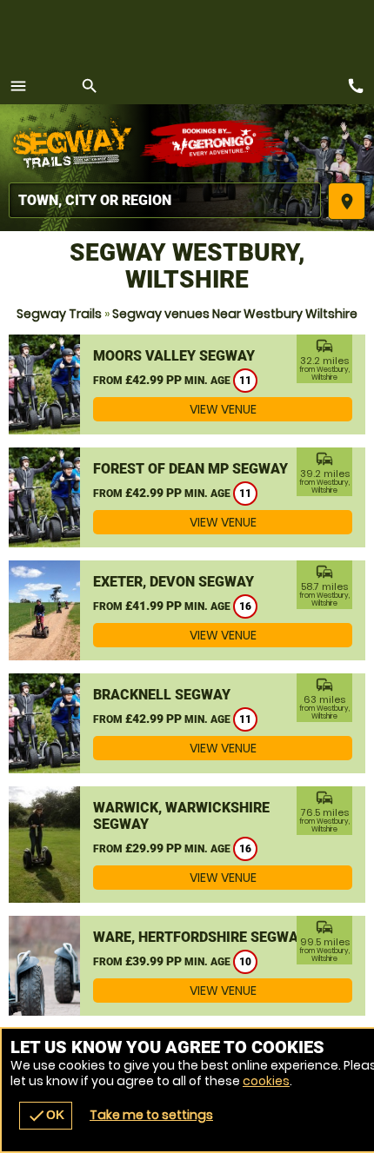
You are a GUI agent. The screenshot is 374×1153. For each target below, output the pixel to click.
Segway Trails (59, 313)
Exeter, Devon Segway (173, 581)
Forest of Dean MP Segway (190, 469)
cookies (266, 1081)
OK (45, 1115)
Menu (18, 86)
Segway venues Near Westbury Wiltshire (234, 313)
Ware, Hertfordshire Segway (199, 937)
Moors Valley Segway (174, 356)
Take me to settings (151, 1114)
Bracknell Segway (161, 694)
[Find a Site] (165, 200)
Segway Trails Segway (74, 143)
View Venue (223, 409)
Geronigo (215, 143)
